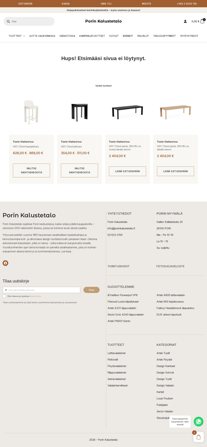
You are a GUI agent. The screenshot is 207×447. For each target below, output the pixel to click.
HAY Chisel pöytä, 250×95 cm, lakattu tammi (173, 148)
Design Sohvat (165, 372)
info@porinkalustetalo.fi (121, 228)
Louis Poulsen (165, 398)
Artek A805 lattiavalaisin (171, 295)
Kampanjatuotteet (92, 35)
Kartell (160, 392)
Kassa (66, 3)
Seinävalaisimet (117, 379)
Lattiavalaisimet (116, 353)
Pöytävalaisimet (117, 366)
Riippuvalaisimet (117, 372)
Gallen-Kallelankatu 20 (170, 222)
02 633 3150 (115, 234)
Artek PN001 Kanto (119, 321)
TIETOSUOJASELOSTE (170, 266)
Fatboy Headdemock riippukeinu (175, 308)
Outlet (114, 35)
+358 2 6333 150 (187, 3)
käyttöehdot (35, 296)
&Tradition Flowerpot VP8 (123, 295)
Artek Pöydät (164, 359)
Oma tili (106, 3)
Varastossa (67, 35)
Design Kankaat (166, 366)
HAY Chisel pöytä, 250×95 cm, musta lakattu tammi (125, 148)
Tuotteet (15, 35)
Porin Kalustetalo (103, 21)
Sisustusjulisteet (166, 417)
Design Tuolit (164, 379)
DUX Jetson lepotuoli (169, 314)
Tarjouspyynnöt (164, 35)
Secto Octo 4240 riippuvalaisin (126, 314)
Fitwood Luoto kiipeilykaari (123, 301)
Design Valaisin (165, 385)
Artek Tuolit (163, 353)
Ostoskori (25, 3)
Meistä (146, 3)
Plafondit (113, 359)
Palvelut (143, 35)
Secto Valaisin (165, 411)
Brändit (128, 35)
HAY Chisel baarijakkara (26, 146)
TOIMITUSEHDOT (119, 266)
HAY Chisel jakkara (71, 146)
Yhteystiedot (189, 35)
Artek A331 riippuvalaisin (122, 308)
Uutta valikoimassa (42, 35)
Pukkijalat (162, 405)
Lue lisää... (66, 251)
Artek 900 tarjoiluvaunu (170, 301)
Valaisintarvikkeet (118, 385)
